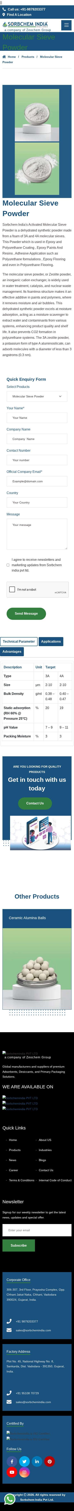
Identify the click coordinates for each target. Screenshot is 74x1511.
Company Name (18, 429)
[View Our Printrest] (49, 1461)
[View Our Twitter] (24, 1461)
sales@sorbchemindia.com (33, 1330)
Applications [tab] (51, 641)
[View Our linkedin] (37, 1461)
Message (13, 514)
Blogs (42, 1160)
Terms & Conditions (21, 1180)
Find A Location (19, 14)
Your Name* (15, 408)
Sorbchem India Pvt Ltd (36, 1499)
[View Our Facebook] (12, 1461)
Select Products (18, 387)
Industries (45, 1150)
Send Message (26, 613)
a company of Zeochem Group (28, 30)
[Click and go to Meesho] (20, 1103)
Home (12, 56)
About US (45, 1140)
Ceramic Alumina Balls (27, 918)
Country (12, 493)
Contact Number (18, 450)
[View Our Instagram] (24, 1472)
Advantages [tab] (11, 651)
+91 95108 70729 (27, 1393)
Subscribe (19, 1245)
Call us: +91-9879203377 (26, 9)
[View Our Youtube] (12, 1472)
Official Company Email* (24, 471)
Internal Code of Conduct (55, 1180)
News (12, 1160)
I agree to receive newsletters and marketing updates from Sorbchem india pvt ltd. (37, 565)
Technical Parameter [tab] (19, 641)
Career (13, 1170)
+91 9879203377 (27, 1321)
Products (28, 56)
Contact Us (35, 803)
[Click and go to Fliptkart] (20, 1109)
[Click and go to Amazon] (20, 1097)
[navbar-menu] (66, 25)
